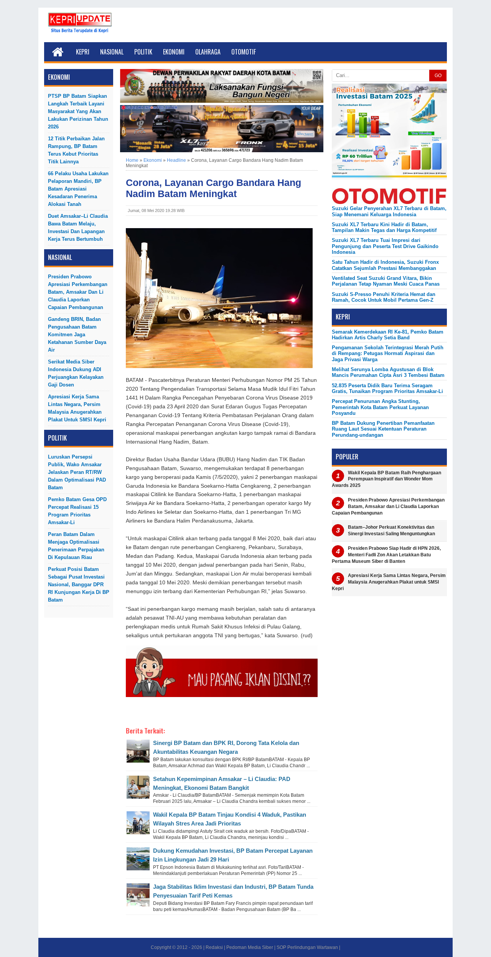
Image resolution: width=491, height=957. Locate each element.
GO (438, 75)
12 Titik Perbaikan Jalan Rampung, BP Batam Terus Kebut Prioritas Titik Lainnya (76, 150)
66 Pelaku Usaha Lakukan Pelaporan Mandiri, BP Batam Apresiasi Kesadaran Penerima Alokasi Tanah (78, 189)
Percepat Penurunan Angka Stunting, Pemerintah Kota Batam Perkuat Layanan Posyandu (380, 407)
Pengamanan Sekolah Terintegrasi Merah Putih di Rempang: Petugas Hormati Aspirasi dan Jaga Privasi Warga (387, 353)
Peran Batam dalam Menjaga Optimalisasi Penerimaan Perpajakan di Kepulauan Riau (76, 545)
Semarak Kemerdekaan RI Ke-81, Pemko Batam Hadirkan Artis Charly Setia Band (387, 334)
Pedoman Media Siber (249, 947)
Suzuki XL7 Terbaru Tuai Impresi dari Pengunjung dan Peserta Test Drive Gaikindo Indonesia (385, 246)
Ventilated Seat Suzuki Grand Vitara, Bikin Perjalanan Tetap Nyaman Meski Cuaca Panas (386, 281)
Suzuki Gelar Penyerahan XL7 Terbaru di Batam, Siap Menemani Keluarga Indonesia (389, 211)
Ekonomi (174, 51)
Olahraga (208, 51)
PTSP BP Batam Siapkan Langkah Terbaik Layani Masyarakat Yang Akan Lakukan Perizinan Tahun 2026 (78, 111)
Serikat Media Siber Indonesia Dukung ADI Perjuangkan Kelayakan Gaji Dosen (76, 373)
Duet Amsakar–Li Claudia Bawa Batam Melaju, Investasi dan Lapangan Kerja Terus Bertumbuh (78, 227)
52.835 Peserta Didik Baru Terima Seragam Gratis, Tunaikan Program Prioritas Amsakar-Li (387, 388)
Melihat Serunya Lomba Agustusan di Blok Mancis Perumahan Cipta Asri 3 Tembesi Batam (388, 372)
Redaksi (214, 947)
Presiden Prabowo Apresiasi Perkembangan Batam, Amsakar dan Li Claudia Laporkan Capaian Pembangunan (77, 292)
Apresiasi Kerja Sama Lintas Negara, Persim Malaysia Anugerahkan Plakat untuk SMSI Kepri (77, 408)
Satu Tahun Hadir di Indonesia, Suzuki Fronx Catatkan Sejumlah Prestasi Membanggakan (385, 265)
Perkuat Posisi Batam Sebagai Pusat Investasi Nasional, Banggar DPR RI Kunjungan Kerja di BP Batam (78, 584)
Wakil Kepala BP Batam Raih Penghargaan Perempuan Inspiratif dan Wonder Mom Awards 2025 (386, 479)
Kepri (82, 51)
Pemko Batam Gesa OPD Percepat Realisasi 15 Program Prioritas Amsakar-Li (77, 511)
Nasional (112, 51)
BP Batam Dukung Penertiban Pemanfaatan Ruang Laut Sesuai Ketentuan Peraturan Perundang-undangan (383, 429)
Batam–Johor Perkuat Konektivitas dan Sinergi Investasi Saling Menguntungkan (391, 530)
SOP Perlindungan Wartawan (307, 947)
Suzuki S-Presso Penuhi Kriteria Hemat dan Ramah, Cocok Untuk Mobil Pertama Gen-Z (383, 297)
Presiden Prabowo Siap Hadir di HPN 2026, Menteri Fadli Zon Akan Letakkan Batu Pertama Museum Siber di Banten (386, 555)
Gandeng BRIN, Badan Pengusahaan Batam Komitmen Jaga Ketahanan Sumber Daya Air (77, 334)
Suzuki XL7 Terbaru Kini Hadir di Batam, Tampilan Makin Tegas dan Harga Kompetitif (384, 227)
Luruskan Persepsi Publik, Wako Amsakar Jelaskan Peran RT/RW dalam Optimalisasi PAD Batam (77, 472)
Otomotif (243, 51)
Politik (143, 51)
